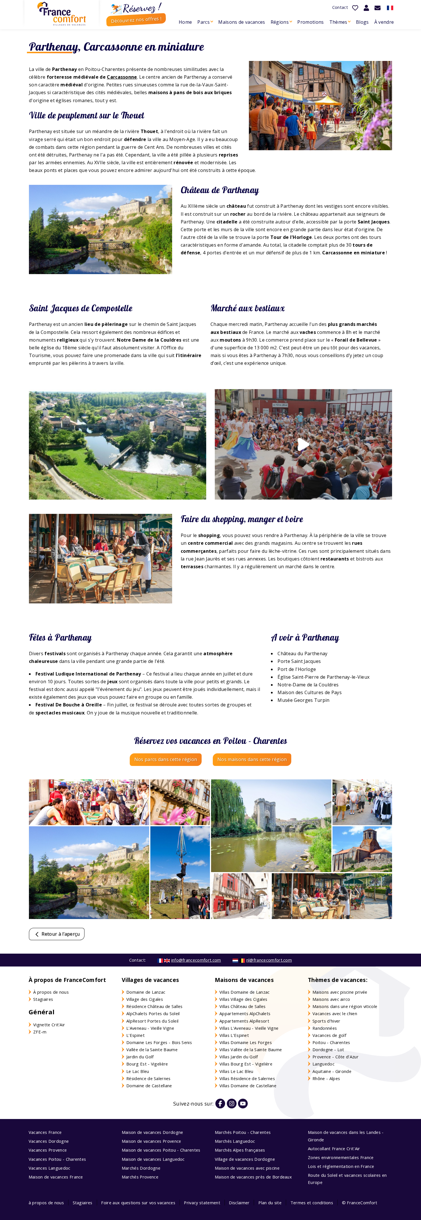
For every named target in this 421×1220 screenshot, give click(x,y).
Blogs (362, 22)
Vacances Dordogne (49, 1141)
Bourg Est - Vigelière (147, 1064)
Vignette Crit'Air (49, 1024)
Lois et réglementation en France (341, 1166)
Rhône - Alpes (326, 1078)
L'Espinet (135, 1035)
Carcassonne (122, 77)
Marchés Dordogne (141, 1168)
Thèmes (338, 22)
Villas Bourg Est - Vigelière (245, 1064)
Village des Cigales (144, 999)
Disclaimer (239, 1202)
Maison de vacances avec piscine (247, 1168)
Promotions (310, 22)
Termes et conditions (311, 1202)
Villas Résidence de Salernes (247, 1078)
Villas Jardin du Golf (238, 1056)
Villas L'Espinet (234, 1035)
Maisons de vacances (241, 22)
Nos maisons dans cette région (252, 759)
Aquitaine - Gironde (331, 1071)
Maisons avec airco (331, 999)
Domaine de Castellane (149, 1085)
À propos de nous (51, 992)
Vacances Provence (48, 1150)
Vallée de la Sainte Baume (152, 1049)
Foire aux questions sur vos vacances (138, 1202)
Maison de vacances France (56, 1177)
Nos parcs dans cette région (165, 759)
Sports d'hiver (326, 1021)
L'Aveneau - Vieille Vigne (150, 1028)
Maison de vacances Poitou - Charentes (161, 1150)
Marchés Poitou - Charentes (243, 1132)
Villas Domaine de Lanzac (244, 992)
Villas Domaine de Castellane (247, 1085)
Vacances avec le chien (334, 1013)
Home (185, 22)
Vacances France (45, 1132)
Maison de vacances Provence (151, 1141)
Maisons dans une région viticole (344, 1006)
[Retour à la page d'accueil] (61, 13)
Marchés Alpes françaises (240, 1150)
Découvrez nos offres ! (136, 19)
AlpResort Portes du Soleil (152, 1021)
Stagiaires (43, 999)
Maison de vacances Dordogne (152, 1132)
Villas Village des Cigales (243, 999)
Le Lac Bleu (137, 1071)
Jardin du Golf (140, 1056)
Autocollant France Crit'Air (334, 1148)
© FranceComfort (359, 1202)
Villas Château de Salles (242, 1006)
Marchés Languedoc (235, 1141)
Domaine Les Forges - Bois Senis (159, 1042)
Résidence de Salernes (148, 1078)
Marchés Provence (140, 1177)
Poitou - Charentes (331, 1042)
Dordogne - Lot (328, 1049)
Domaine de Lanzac (145, 992)
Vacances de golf (329, 1035)
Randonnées (324, 1028)
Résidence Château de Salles (154, 1006)
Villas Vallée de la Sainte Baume (250, 1049)
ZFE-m (40, 1032)
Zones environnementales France (341, 1157)
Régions (280, 22)
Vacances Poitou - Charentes (57, 1159)
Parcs (203, 22)
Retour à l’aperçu (60, 934)
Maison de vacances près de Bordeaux (253, 1177)
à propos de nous (46, 1202)
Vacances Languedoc (49, 1168)
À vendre (384, 22)
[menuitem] (185, 22)
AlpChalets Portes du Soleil (153, 1013)
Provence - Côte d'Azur (335, 1056)
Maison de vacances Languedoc (153, 1159)
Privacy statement (202, 1202)
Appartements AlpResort (244, 1021)
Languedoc (323, 1064)
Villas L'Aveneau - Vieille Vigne (248, 1028)
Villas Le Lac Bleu (236, 1071)
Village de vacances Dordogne (245, 1159)
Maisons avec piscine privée (339, 992)
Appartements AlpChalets (244, 1013)
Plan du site (270, 1202)
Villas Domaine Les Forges (245, 1042)
